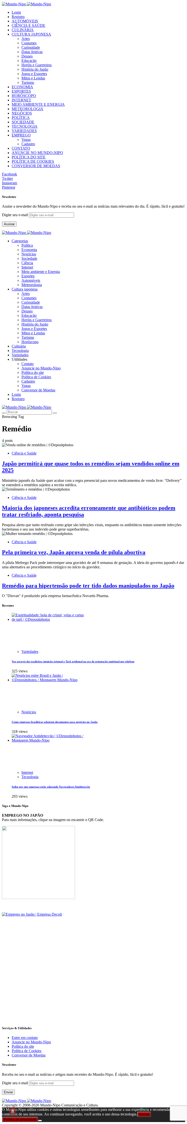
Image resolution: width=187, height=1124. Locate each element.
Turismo (27, 82)
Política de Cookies (36, 377)
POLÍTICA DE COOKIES (33, 161)
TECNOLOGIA (24, 126)
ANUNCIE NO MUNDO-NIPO (37, 153)
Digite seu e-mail (15, 215)
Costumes (29, 43)
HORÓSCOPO (24, 96)
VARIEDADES (24, 131)
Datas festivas (32, 52)
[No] (40, 1120)
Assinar (9, 224)
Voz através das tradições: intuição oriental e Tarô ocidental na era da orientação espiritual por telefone (73, 661)
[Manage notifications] (13, 1111)
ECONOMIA (22, 87)
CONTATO (21, 148)
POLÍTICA (21, 118)
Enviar (8, 1092)
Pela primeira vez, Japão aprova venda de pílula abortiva (73, 552)
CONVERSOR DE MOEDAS (36, 166)
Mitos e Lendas (33, 78)
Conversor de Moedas (38, 390)
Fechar (144, 1114)
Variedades (29, 651)
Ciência (27, 263)
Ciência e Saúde (24, 453)
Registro (18, 17)
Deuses (27, 56)
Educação (29, 60)
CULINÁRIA (23, 30)
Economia (29, 250)
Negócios (28, 254)
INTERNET (21, 100)
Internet (27, 267)
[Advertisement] (93, 987)
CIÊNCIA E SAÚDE (28, 25)
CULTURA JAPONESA (31, 34)
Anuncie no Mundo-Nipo (41, 368)
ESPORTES (21, 91)
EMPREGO (21, 135)
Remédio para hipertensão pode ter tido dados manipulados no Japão (88, 585)
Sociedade (29, 258)
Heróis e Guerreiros (36, 65)
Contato (27, 364)
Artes (25, 39)
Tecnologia (29, 777)
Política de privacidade (20, 1119)
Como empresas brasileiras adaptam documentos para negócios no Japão (55, 721)
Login (16, 12)
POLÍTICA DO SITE (29, 157)
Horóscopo (29, 342)
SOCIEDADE (23, 122)
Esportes (28, 276)
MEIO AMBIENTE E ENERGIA (38, 104)
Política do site (32, 372)
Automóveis (30, 280)
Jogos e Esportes (34, 74)
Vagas (26, 139)
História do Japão (34, 69)
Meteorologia (31, 285)
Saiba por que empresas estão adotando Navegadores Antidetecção (51, 786)
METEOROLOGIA (27, 109)
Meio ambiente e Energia (40, 272)
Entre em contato (25, 1038)
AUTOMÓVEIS (25, 21)
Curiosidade (30, 47)
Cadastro (28, 144)
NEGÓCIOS (22, 113)
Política (27, 245)
